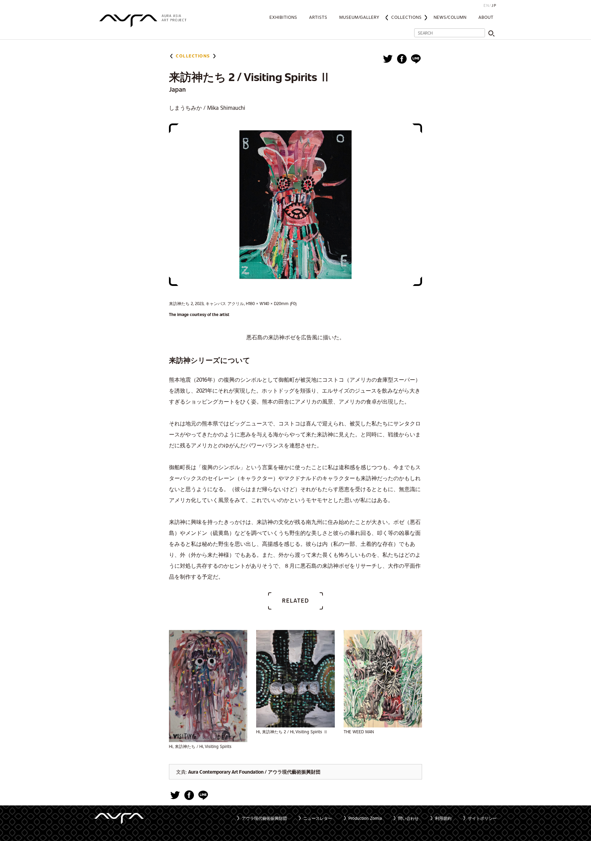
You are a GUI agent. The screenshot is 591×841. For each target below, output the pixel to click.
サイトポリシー (482, 818)
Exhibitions (283, 17)
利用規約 (443, 818)
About (486, 17)
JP (494, 5)
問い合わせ (408, 818)
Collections (406, 17)
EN (486, 5)
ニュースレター (317, 818)
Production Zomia (365, 818)
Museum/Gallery (359, 17)
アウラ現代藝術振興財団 (264, 818)
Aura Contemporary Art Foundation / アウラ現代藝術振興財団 (254, 771)
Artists (318, 17)
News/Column (450, 17)
